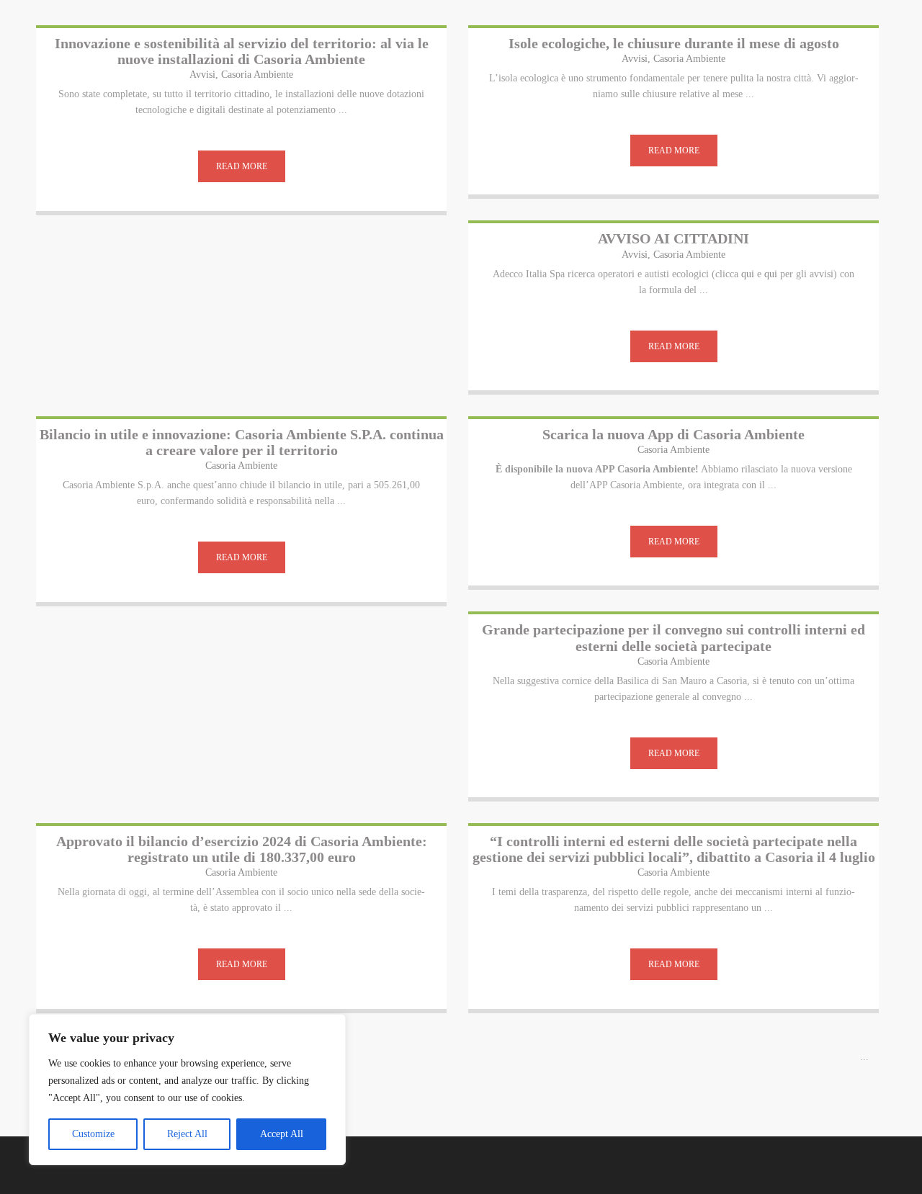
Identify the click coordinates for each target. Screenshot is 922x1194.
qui (747, 274)
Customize (93, 1133)
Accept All (281, 1133)
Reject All (187, 1133)
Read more (241, 166)
